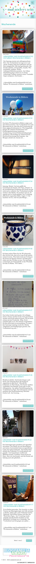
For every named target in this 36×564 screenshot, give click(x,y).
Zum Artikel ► (27, 88)
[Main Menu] (32, 16)
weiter (29, 540)
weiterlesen (17, 83)
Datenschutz (21, 562)
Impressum (31, 562)
